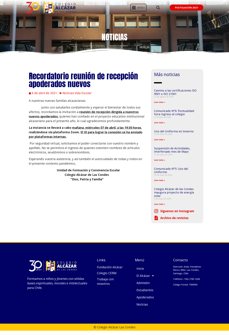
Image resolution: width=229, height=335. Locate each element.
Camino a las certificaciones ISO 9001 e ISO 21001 (175, 92)
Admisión (143, 283)
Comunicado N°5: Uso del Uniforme (171, 170)
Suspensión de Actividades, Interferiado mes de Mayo (172, 150)
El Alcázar (143, 276)
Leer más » (159, 102)
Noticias (142, 304)
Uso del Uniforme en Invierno (174, 131)
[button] (138, 7)
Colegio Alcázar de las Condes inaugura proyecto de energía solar (174, 192)
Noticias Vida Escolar (77, 93)
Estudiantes (144, 290)
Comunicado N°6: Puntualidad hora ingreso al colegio (174, 112)
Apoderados (145, 297)
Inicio (140, 268)
